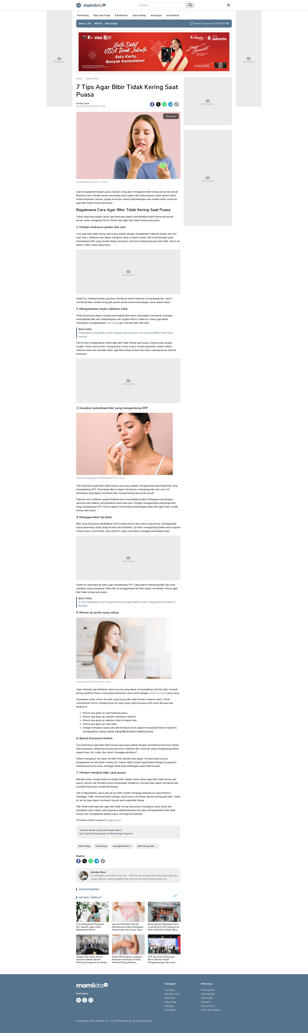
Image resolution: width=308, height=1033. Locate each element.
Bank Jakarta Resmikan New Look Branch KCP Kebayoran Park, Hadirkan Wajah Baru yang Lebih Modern (163, 928)
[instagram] (90, 1000)
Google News (113, 820)
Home (79, 78)
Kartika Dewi (82, 103)
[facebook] (152, 104)
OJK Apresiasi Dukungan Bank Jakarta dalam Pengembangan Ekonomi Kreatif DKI (161, 961)
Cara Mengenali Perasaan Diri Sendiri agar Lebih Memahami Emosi (90, 927)
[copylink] (176, 104)
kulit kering (112, 323)
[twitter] (158, 104)
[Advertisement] (128, 271)
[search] (190, 5)
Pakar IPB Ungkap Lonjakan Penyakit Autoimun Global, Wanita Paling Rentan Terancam (127, 961)
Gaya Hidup (92, 78)
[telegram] (170, 104)
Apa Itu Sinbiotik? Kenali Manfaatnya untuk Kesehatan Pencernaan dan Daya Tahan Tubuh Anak (127, 928)
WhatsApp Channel (121, 833)
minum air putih (157, 693)
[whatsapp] (164, 104)
